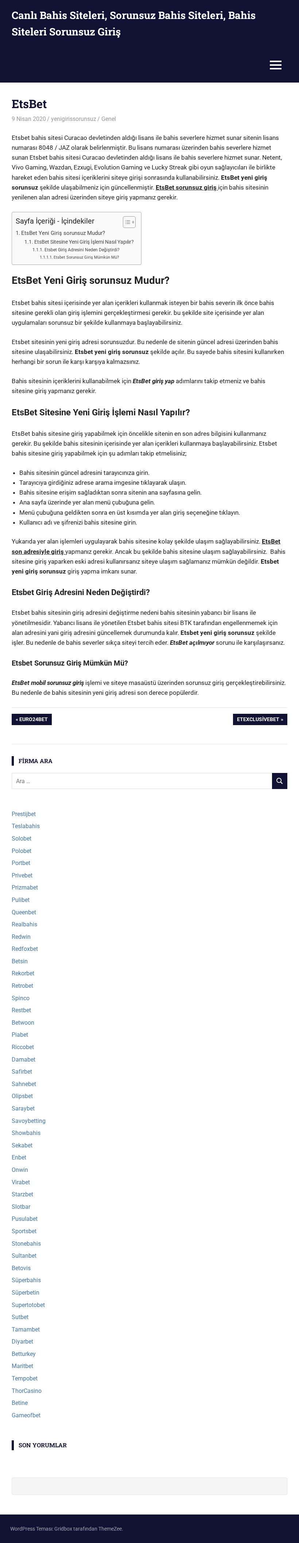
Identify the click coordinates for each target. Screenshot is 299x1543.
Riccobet (23, 1047)
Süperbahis (26, 1280)
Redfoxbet (25, 948)
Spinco (21, 998)
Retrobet (22, 985)
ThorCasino (27, 1390)
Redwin (21, 936)
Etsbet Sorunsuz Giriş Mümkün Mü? (86, 257)
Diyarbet (22, 1341)
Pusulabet (25, 1218)
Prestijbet (24, 814)
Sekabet (22, 1145)
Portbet (21, 863)
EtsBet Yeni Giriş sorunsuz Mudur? (63, 233)
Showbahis (26, 1132)
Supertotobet (28, 1305)
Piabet (20, 1034)
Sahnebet (24, 1084)
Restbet (21, 1010)
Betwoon (23, 1022)
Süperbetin (25, 1292)
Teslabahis (26, 826)
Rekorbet (23, 973)
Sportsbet (24, 1231)
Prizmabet (25, 887)
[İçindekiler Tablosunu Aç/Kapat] (125, 222)
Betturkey (24, 1353)
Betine (20, 1402)
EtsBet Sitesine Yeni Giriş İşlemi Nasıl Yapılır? (84, 242)
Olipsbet (22, 1096)
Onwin (20, 1169)
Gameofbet (26, 1415)
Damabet (23, 1059)
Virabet (21, 1182)
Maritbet (22, 1366)
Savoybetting (29, 1120)
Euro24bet (33, 720)
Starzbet (22, 1194)
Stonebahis (26, 1243)
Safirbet (22, 1071)
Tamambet (26, 1329)
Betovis (21, 1268)
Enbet (19, 1157)
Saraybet (23, 1108)
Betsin (20, 961)
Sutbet (20, 1317)
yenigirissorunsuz (73, 118)
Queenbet (24, 912)
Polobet (21, 850)
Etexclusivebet (258, 720)
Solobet (21, 838)
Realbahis (24, 924)
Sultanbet (24, 1255)
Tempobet (25, 1378)
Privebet (22, 875)
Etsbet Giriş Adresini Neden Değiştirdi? (81, 249)
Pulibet (21, 899)
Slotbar (21, 1206)
